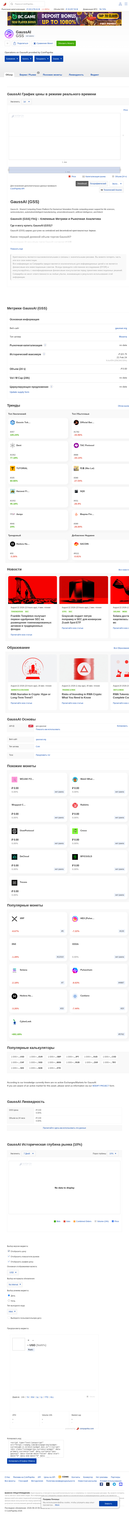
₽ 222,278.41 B (33, 9)
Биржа (56, 59)
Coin (38, 746)
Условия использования (110, 1481)
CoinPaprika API (17, 189)
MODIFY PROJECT (101, 1086)
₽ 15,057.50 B (72, 9)
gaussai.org (121, 328)
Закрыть (108, 1504)
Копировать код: (14, 1438)
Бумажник (10, 59)
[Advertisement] (68, 297)
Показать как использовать (48, 729)
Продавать (41, 59)
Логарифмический (98, 184)
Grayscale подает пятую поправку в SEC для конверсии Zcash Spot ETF (81, 619)
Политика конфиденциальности (60, 1481)
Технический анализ (113, 190)
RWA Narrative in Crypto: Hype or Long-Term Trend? (30, 696)
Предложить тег (43, 755)
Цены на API (49, 1477)
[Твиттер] (107, 1484)
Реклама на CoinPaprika (24, 1477)
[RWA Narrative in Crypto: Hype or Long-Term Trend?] (32, 668)
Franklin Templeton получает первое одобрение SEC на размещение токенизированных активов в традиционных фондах (31, 623)
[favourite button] (7, 43)
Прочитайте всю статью (21, 635)
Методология (37, 1481)
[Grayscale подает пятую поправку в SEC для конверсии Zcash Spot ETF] (83, 590)
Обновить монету (66, 43)
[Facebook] (101, 1484)
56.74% (102, 9)
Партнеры (115, 1477)
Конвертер (88, 1477)
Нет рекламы (102, 1477)
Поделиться (22, 43)
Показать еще (16, 249)
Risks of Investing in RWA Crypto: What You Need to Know (82, 696)
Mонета (123, 336)
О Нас (7, 1477)
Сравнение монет (45, 43)
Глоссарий (23, 1481)
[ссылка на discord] (120, 1484)
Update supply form (19, 392)
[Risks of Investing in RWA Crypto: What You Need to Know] (83, 668)
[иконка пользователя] (120, 4)
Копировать (122, 726)
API (39, 1477)
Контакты (76, 1477)
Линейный (82, 184)
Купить (25, 59)
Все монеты (10, 1481)
